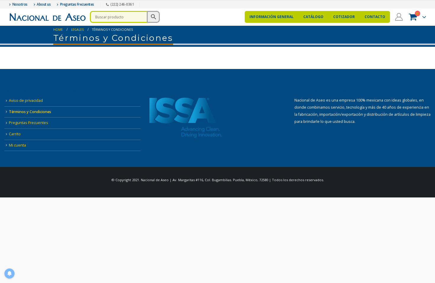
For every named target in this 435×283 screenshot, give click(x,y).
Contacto (375, 16)
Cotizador (344, 16)
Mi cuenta (17, 145)
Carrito (15, 133)
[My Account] (398, 17)
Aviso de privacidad (26, 100)
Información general (271, 16)
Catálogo (313, 16)
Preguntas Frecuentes (28, 122)
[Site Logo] (47, 17)
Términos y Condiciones (30, 111)
